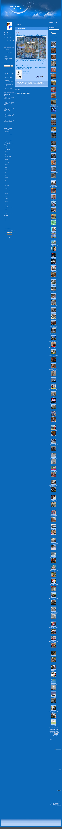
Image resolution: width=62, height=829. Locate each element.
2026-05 (6, 220)
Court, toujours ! (7, 131)
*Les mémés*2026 (8, 78)
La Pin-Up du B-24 (54, 146)
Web (28, 84)
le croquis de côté (7, 142)
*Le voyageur (54, 165)
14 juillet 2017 (53, 416)
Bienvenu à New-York (53, 403)
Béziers (53, 397)
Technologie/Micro (8, 201)
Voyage (6, 209)
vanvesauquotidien (8, 132)
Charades (6, 164)
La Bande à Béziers (53, 376)
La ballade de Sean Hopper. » (43, 22)
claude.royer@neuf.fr (55, 810)
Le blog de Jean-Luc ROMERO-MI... (7, 136)
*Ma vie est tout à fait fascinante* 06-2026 (7, 110)
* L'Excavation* (53, 47)
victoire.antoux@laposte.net (8, 97)
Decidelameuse (53, 725)
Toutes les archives (8, 228)
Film (5, 172)
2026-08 (6, 217)
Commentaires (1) (38, 84)
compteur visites (9, 52)
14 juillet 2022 (53, 232)
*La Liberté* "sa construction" (54, 245)
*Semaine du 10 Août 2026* (9, 88)
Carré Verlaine (14, 7)
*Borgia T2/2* (54, 53)
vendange (58, 803)
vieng (61, 805)
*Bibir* (54, 200)
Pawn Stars (54, 258)
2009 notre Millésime (53, 718)
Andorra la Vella (53, 285)
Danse (6, 167)
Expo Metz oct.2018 (53, 362)
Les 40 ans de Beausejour (53, 264)
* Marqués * (54, 159)
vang (59, 805)
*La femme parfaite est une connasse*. (8, 116)
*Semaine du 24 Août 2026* (9, 77)
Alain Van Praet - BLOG (8, 134)
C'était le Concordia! (53, 557)
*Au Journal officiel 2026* (9, 81)
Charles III (53, 193)
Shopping (6, 198)
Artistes (6, 154)
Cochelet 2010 (53, 656)
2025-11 (6, 227)
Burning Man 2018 (54, 319)
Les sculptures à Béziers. (54, 219)
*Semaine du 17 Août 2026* (9, 83)
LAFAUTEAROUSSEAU (8, 133)
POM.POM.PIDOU (54, 697)
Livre (5, 180)
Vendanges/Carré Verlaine (9, 207)
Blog (5, 161)
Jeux (5, 178)
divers (6, 169)
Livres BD (31, 83)
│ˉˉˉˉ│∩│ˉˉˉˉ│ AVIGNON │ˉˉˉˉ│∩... (8, 141)
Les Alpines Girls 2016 (53, 471)
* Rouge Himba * (54, 119)
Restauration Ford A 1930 (54, 458)
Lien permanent (31, 84)
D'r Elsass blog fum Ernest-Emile (9, 144)
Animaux (6, 153)
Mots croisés (7, 186)
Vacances (6, 204)
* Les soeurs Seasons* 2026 (53, 73)
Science (6, 196)
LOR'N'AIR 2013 (53, 529)
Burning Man (54, 383)
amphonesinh (56, 804)
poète (59, 804)
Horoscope (6, 177)
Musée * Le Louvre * (53, 86)
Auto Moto (6, 159)
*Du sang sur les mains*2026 (8, 121)
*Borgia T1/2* (54, 60)
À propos (9, 237)
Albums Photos (53, 40)
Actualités (6, 151)
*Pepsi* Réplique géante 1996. (9, 74)
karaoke (55, 803)
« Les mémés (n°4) (29, 22)
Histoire (6, 175)
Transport (6, 202)
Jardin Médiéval (53, 410)
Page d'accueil (35, 22)
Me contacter (55, 37)
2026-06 (6, 219)
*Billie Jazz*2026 (7, 72)
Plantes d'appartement (8, 191)
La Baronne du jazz (54, 735)
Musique (6, 188)
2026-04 (6, 221)
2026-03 (6, 222)
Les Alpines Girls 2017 (53, 430)
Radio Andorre (53, 299)
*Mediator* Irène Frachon (54, 172)
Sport (5, 199)
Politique (6, 193)
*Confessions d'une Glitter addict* (9, 85)
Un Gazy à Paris (53, 79)
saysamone (52, 804)
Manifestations (7, 185)
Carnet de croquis (54, 66)
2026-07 (6, 218)
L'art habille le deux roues (54, 452)
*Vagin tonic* (7, 80)
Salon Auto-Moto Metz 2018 (53, 341)
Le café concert (53, 313)
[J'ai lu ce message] (60, 827)
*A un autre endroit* (54, 92)
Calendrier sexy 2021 (53, 271)
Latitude (6, 145)
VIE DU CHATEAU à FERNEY (7, 138)
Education (6, 170)
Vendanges (6, 206)
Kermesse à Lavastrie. (53, 213)
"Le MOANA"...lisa (54, 684)
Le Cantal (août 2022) (53, 226)
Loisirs (6, 183)
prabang (56, 805)
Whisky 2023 (54, 132)
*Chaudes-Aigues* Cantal (53, 206)
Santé (6, 194)
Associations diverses (8, 156)
